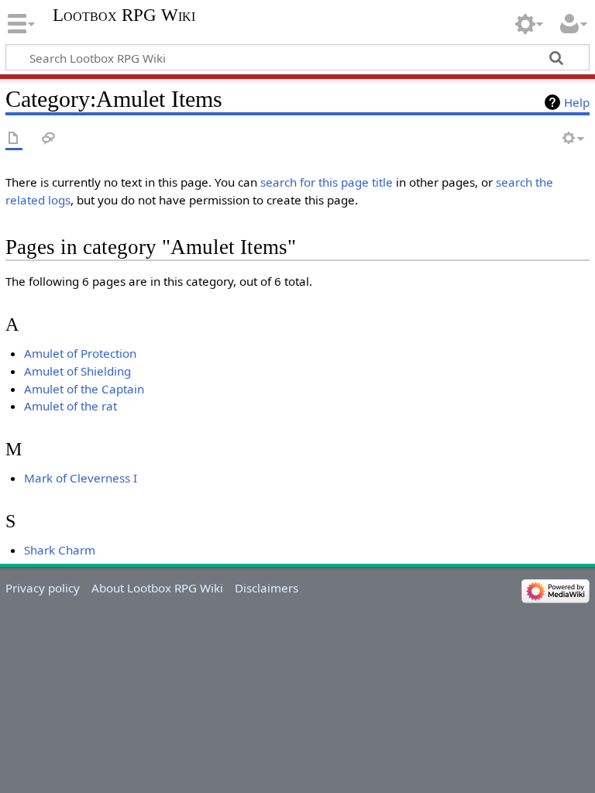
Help (577, 102)
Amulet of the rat (70, 406)
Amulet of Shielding (77, 371)
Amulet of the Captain (84, 388)
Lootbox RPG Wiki (124, 15)
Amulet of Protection (80, 353)
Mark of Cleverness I (80, 478)
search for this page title (326, 182)
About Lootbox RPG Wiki (157, 588)
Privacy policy (42, 588)
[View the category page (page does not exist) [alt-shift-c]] (13, 139)
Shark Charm (59, 550)
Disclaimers (266, 588)
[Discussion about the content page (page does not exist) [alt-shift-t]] (48, 139)
